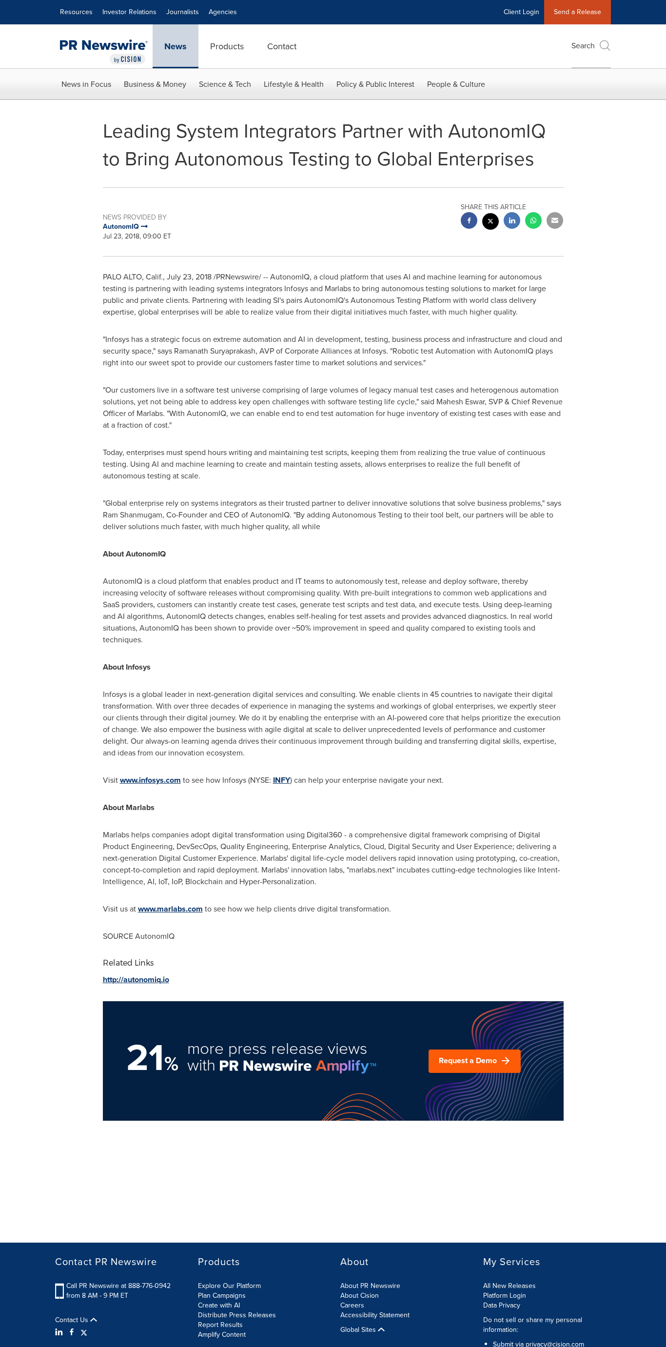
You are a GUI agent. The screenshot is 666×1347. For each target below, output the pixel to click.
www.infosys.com (150, 780)
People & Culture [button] (456, 84)
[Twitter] (84, 1332)
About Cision (359, 1295)
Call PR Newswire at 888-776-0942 (118, 1286)
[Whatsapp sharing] (533, 221)
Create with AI (219, 1305)
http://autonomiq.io (136, 979)
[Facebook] (71, 1332)
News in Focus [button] (86, 84)
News (175, 46)
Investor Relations (129, 12)
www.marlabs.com (170, 908)
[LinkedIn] (60, 1332)
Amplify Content (222, 1334)
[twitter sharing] (490, 222)
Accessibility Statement (375, 1315)
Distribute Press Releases (237, 1315)
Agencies (223, 12)
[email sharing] (555, 221)
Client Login (521, 12)
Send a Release (577, 12)
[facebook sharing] (469, 221)
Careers (352, 1305)
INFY (281, 780)
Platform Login (504, 1295)
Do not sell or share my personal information (532, 1325)
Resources (76, 12)
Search (583, 45)
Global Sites (359, 1330)
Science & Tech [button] (225, 84)
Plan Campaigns (222, 1295)
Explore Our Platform (229, 1286)
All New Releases (509, 1286)
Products (227, 46)
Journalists (182, 12)
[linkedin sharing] (512, 221)
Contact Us (72, 1320)
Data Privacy (501, 1305)
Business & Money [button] (155, 84)
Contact (281, 46)
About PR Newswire (370, 1286)
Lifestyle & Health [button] (294, 84)
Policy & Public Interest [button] (375, 84)
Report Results (220, 1325)
